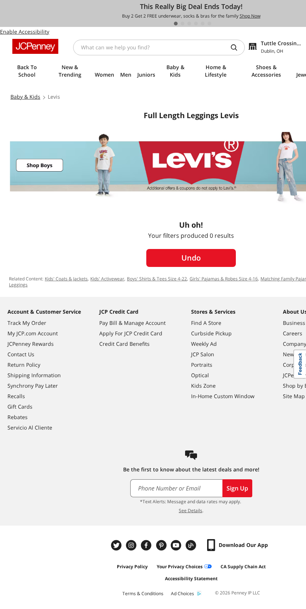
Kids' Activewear (107, 279)
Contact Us (20, 354)
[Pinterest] (161, 545)
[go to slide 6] (209, 23)
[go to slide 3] (189, 23)
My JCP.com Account (32, 333)
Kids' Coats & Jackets (66, 279)
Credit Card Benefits (124, 343)
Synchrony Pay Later (32, 385)
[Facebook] (147, 545)
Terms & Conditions (142, 593)
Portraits (201, 364)
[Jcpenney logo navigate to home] (35, 46)
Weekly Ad (204, 343)
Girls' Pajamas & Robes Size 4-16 (224, 279)
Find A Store (206, 322)
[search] (237, 47)
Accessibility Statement (191, 578)
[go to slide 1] (176, 23)
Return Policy (23, 364)
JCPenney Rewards (30, 343)
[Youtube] (176, 545)
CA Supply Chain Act (243, 566)
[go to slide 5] (202, 23)
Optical (200, 375)
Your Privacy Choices (180, 566)
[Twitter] (117, 545)
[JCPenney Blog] (191, 545)
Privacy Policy (132, 566)
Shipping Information (34, 375)
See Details (190, 510)
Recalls (16, 396)
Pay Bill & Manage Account (132, 322)
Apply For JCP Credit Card (130, 333)
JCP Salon (202, 354)
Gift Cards (19, 406)
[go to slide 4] (196, 23)
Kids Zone (203, 385)
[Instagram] (132, 545)
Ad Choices (182, 593)
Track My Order (26, 322)
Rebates (17, 417)
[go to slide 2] (182, 23)
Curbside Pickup (211, 333)
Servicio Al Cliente (29, 427)
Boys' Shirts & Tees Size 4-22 (157, 279)
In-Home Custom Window (223, 396)
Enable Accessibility (24, 31)
